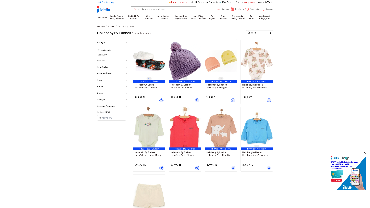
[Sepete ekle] (161, 100)
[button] (267, 9)
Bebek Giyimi (103, 55)
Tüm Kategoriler (105, 50)
